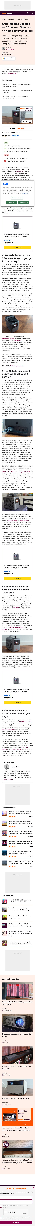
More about (8, 780)
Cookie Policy (24, 193)
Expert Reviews (7, 13)
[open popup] (30, 122)
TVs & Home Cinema (22, 19)
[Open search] (28, 13)
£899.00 (15, 135)
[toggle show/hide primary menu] (32, 13)
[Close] (32, 182)
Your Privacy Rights (17, 197)
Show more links (17, 102)
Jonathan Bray (10, 49)
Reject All (11, 202)
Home (3, 19)
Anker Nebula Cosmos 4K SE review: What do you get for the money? (17, 86)
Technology (11, 19)
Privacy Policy (21, 1219)
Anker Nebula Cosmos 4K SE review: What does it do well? (17, 91)
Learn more (10, 73)
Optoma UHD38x (15, 749)
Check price (17, 247)
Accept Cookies (23, 202)
